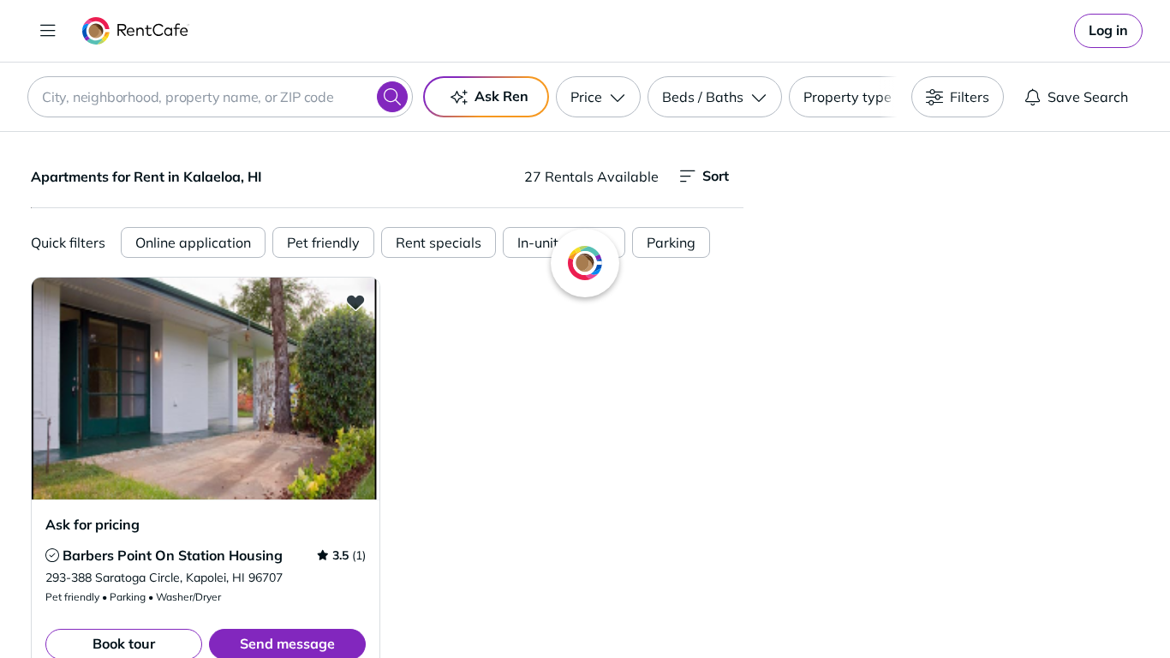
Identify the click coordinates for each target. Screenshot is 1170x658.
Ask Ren (501, 96)
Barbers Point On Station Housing (173, 555)
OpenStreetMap (1044, 607)
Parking (671, 242)
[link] (1108, 31)
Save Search (1088, 96)
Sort (715, 175)
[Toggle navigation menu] (48, 30)
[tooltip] (52, 555)
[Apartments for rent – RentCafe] (135, 31)
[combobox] (220, 96)
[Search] (392, 96)
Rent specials (438, 242)
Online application (193, 242)
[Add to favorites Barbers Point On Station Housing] (355, 301)
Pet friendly (323, 242)
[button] (205, 388)
